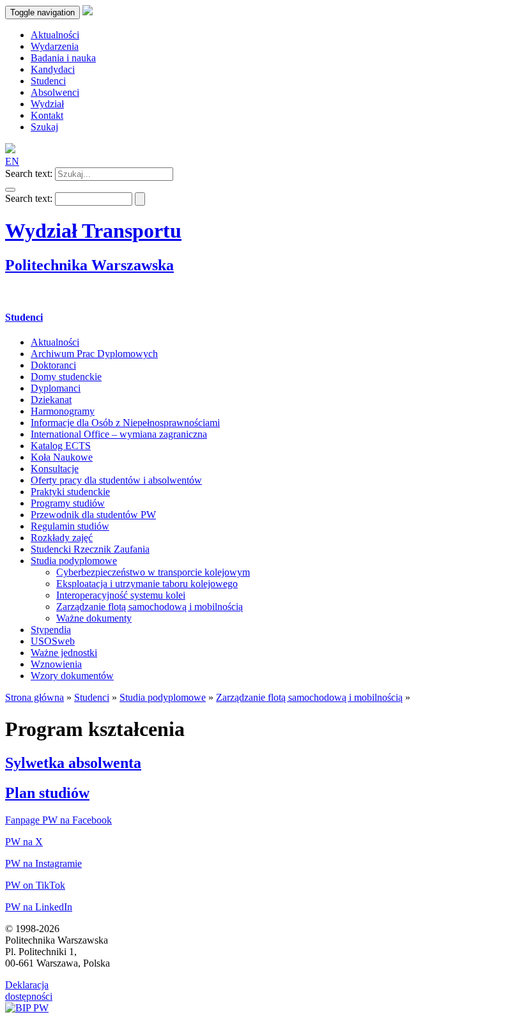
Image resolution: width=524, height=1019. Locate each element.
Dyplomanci (56, 388)
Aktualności (55, 342)
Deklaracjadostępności (28, 990)
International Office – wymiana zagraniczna (119, 434)
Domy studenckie (66, 376)
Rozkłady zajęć (62, 537)
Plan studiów (47, 793)
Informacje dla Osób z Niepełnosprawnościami (125, 422)
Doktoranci (53, 365)
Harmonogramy (63, 411)
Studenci (24, 317)
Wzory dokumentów (72, 675)
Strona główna (34, 697)
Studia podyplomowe (74, 560)
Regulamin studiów (70, 526)
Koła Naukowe (62, 457)
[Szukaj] (10, 190)
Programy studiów (68, 503)
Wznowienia (56, 664)
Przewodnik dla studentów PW (93, 514)
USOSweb (53, 641)
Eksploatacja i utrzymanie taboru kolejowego (147, 583)
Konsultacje (55, 468)
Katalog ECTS (61, 445)
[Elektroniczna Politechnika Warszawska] (87, 11)
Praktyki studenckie (70, 491)
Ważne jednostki (64, 652)
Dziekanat (51, 399)
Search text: (28, 173)
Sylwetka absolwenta (73, 763)
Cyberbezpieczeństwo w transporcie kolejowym (153, 572)
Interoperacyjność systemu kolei (120, 595)
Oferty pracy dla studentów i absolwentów (116, 480)
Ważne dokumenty (94, 618)
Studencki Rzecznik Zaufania (90, 549)
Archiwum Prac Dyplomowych (94, 353)
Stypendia (51, 629)
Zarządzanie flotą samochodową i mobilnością (149, 606)
